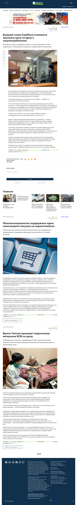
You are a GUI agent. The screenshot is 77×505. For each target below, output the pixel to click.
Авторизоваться (18, 182)
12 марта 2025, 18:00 (52, 28)
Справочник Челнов (47, 10)
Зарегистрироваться (42, 182)
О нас (32, 10)
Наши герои (59, 10)
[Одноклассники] (4, 57)
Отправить (30, 179)
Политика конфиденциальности (34, 498)
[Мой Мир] (4, 63)
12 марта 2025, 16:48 (52, 328)
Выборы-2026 (68, 10)
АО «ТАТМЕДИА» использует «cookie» (35, 493)
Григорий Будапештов (8, 27)
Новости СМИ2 (64, 27)
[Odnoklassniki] (20, 462)
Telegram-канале (35, 150)
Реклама (37, 10)
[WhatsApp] (4, 60)
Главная (5, 10)
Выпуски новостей (15, 10)
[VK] (9, 462)
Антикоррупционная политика (56, 481)
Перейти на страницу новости (11, 320)
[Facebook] (23, 462)
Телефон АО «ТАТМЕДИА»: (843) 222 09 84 (58, 483)
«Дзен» (24, 151)
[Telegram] (4, 54)
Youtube (52, 150)
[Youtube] (16, 462)
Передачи (25, 10)
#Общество (54, 27)
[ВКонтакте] (4, 51)
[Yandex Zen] (6, 462)
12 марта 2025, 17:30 (52, 218)
